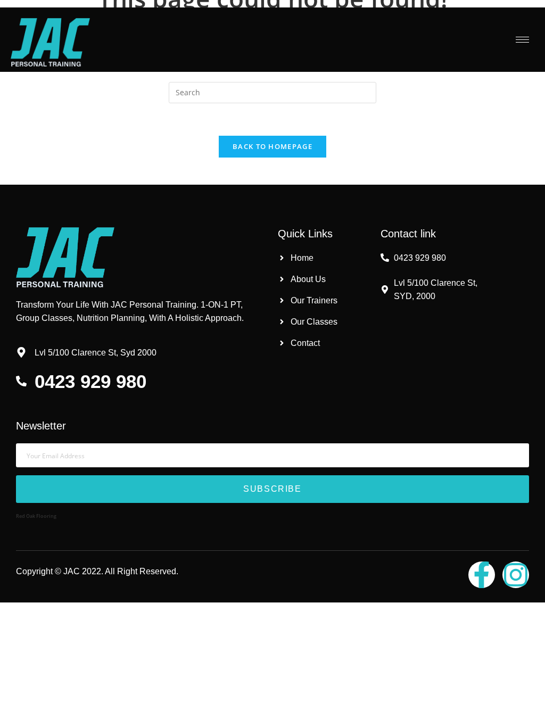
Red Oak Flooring (36, 516)
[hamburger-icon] (522, 39)
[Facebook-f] (481, 574)
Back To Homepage (272, 146)
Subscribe (272, 488)
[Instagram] (515, 574)
